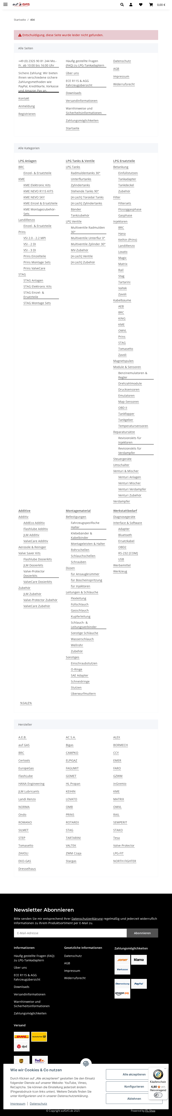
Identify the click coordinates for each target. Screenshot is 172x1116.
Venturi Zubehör (129, 495)
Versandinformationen (82, 101)
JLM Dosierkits (33, 565)
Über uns (72, 73)
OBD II (122, 408)
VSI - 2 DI (29, 244)
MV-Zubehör (79, 250)
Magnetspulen (123, 361)
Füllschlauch (80, 604)
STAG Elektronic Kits (37, 286)
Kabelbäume (122, 300)
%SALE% (26, 703)
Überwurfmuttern (83, 694)
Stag (121, 276)
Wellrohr (77, 645)
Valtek (122, 288)
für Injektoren (80, 586)
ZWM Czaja (73, 853)
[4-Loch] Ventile (82, 256)
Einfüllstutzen (128, 173)
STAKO (118, 830)
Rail (121, 270)
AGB (116, 69)
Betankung (120, 167)
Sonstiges (72, 657)
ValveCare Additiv (35, 541)
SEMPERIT (120, 822)
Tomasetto (125, 349)
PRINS (70, 815)
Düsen (70, 568)
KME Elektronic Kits (37, 185)
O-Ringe (76, 669)
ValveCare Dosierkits (37, 582)
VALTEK (71, 845)
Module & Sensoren (127, 367)
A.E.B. (22, 737)
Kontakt (23, 98)
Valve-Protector (123, 845)
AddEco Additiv (34, 523)
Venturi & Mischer (126, 471)
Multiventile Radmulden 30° (88, 229)
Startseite (72, 128)
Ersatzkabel (126, 541)
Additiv (23, 517)
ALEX (116, 737)
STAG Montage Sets (37, 303)
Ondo (22, 815)
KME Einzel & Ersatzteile (40, 203)
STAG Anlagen (33, 280)
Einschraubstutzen (84, 663)
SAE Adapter (79, 675)
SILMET (23, 830)
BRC (21, 167)
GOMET (71, 776)
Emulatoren (126, 395)
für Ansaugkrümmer (85, 574)
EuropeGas (26, 768)
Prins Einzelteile (34, 256)
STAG (22, 274)
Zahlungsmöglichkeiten (82, 120)
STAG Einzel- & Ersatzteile (33, 294)
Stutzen (76, 687)
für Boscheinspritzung (86, 580)
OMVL (122, 331)
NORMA (24, 807)
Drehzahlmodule (130, 383)
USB (121, 559)
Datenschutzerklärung (87, 919)
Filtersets (124, 203)
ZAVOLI (23, 853)
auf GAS (24, 745)
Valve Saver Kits (29, 553)
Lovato (122, 252)
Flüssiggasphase (129, 209)
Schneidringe (80, 681)
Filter (116, 197)
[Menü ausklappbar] (5, 2)
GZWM (117, 776)
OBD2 (122, 547)
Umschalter (121, 465)
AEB (121, 306)
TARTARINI (73, 838)
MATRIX (118, 799)
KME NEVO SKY (34, 197)
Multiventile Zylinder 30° (88, 244)
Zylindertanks (80, 185)
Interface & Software (127, 523)
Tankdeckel (126, 185)
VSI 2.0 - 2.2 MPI (34, 238)
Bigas (69, 745)
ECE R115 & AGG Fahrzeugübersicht (79, 83)
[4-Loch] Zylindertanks (86, 203)
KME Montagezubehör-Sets (39, 211)
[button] (123, 4)
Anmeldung (26, 106)
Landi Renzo (27, 799)
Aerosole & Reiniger (32, 547)
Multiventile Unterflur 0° (88, 238)
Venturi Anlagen (129, 477)
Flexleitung (78, 598)
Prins (22, 232)
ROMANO (25, 822)
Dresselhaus (27, 869)
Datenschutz (38, 1103)
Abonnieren (142, 933)
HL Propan (73, 784)
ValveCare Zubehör (36, 606)
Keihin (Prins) (127, 240)
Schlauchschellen (83, 556)
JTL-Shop (150, 1110)
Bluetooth (125, 535)
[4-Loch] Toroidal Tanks (87, 197)
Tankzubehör (80, 215)
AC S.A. (71, 737)
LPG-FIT (118, 853)
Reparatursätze (124, 432)
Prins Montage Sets (37, 262)
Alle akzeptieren (134, 1074)
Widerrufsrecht (124, 84)
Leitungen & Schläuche (82, 592)
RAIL (116, 815)
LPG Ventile (74, 221)
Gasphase (125, 215)
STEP (21, 838)
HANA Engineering (31, 784)
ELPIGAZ (71, 760)
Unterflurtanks (81, 179)
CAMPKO (72, 753)
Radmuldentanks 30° (85, 173)
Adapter (124, 529)
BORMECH (120, 745)
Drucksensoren (128, 389)
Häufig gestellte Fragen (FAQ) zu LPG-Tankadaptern (85, 63)
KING (121, 318)
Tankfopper (126, 414)
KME (21, 179)
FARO (117, 768)
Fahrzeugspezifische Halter (85, 525)
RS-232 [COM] (128, 553)
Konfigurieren (134, 1086)
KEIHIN (71, 791)
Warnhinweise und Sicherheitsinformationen (84, 110)
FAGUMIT (72, 768)
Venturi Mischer (129, 483)
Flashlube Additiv (35, 529)
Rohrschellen (80, 550)
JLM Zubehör (32, 594)
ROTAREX (72, 822)
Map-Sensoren (128, 402)
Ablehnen (134, 1098)
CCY (116, 753)
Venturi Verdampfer (132, 489)
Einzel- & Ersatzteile (37, 173)
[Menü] (165, 1069)
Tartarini (124, 282)
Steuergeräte (122, 459)
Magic (122, 258)
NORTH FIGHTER (124, 861)
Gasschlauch (80, 610)
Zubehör (124, 191)
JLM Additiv (31, 535)
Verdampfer (121, 501)
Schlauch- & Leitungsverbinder (84, 624)
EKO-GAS (24, 861)
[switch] (158, 1095)
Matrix (122, 264)
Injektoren (120, 221)
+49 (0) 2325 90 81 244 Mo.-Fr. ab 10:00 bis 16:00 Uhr (37, 63)
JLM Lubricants (28, 791)
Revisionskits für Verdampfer (129, 450)
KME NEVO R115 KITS (38, 191)
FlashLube (25, 776)
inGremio (119, 784)
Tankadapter (127, 179)
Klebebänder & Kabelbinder (81, 535)
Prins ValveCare (34, 268)
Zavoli (122, 294)
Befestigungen (76, 517)
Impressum (17, 1103)
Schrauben (78, 562)
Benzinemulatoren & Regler (132, 375)
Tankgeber (125, 420)
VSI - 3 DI (29, 250)
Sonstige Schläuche (84, 633)
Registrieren (27, 114)
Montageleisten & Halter (88, 544)
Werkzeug (120, 571)
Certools (24, 760)
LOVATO (71, 799)
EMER (117, 760)
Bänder (76, 209)
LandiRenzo (26, 220)
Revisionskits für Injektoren (129, 440)
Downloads (73, 93)
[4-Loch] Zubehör (83, 262)
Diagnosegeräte (124, 517)
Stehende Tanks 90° (85, 191)
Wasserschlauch (82, 639)
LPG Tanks (73, 167)
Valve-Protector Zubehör (40, 600)
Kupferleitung (80, 616)
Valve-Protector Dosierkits (34, 573)
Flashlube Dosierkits (37, 559)
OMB (69, 807)
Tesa (116, 838)
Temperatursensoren (133, 426)
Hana (122, 234)
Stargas (71, 861)
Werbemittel (122, 565)
